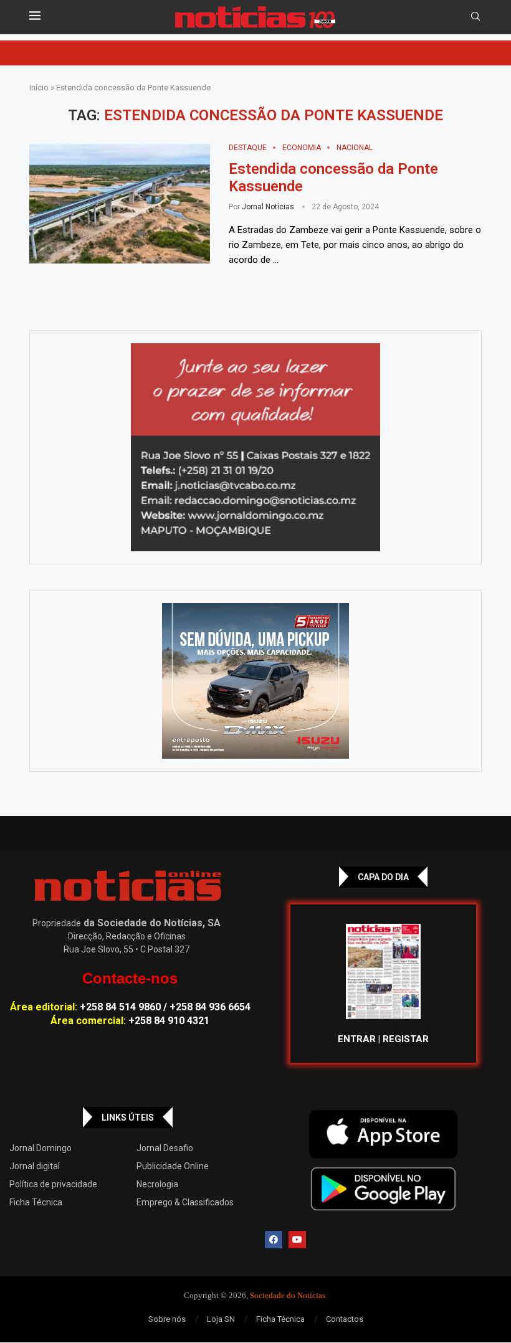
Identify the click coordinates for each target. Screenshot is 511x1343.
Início (39, 87)
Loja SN (221, 1319)
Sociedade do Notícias (287, 1295)
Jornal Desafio (164, 1148)
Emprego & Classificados (185, 1202)
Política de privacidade (53, 1184)
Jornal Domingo (40, 1148)
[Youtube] (297, 1239)
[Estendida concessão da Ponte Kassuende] (119, 203)
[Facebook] (273, 1239)
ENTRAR (357, 1039)
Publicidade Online (172, 1166)
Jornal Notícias (268, 206)
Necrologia (157, 1184)
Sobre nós (167, 1319)
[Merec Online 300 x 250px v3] (255, 681)
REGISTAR (406, 1039)
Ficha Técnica (35, 1202)
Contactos (344, 1319)
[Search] (475, 17)
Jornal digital (34, 1166)
